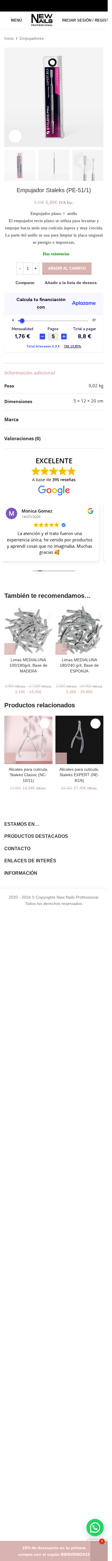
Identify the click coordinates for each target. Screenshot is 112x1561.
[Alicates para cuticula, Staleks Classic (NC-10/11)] (28, 740)
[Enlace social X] (46, 5)
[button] (10, 758)
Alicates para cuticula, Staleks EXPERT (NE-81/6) (79, 775)
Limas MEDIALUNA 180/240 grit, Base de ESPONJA (79, 665)
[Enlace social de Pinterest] (68, 5)
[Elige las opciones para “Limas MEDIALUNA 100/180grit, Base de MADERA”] (10, 649)
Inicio (9, 38)
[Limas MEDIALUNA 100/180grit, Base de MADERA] (28, 630)
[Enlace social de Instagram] (53, 5)
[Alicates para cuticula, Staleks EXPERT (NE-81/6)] (79, 740)
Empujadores (32, 38)
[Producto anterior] (86, 38)
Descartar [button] (99, 1551)
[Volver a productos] (93, 38)
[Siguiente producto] (99, 38)
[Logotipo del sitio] (42, 20)
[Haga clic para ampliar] (15, 136)
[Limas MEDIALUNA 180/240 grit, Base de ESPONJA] (79, 630)
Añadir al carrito (67, 268)
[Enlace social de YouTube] (61, 5)
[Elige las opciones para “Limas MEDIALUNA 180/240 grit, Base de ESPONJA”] (61, 649)
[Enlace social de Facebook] (39, 5)
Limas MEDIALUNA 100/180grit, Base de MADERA (28, 665)
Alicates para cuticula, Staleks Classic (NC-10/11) (28, 775)
